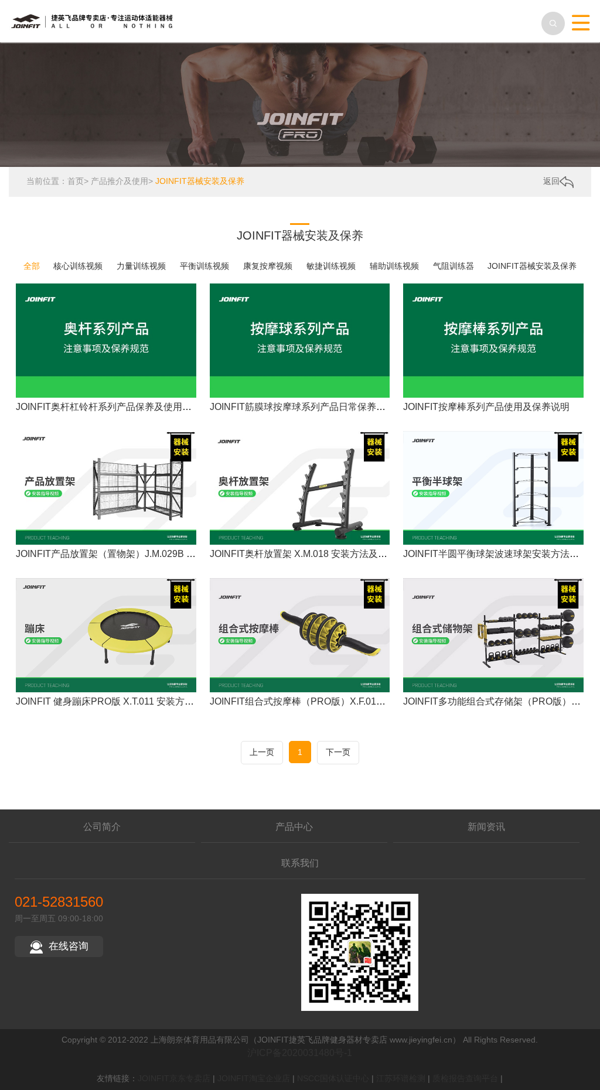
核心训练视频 (78, 266)
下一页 (338, 752)
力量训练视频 (141, 266)
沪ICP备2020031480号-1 (299, 1053)
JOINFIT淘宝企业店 (253, 1078)
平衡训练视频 (204, 266)
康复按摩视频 (267, 266)
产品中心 (294, 827)
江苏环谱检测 (400, 1078)
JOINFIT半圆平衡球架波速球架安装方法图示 (495, 554)
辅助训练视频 (394, 266)
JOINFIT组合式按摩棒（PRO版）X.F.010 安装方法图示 (325, 701)
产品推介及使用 (119, 181)
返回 (551, 181)
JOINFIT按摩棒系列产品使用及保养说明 (486, 407)
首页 (75, 181)
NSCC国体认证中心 (333, 1078)
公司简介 (102, 827)
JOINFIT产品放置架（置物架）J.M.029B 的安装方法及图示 (138, 554)
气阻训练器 (453, 266)
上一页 (262, 752)
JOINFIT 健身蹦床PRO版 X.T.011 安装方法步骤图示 (123, 701)
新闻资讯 (486, 827)
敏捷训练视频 (331, 266)
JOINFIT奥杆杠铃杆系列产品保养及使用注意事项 (118, 407)
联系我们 (300, 863)
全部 (31, 266)
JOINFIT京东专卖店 (174, 1078)
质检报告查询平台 (465, 1078)
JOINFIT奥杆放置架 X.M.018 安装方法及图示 (303, 554)
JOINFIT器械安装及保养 (199, 181)
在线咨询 (68, 946)
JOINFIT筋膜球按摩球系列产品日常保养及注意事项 (316, 407)
